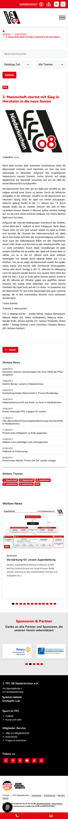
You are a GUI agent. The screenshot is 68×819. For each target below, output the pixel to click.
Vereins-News (21, 34)
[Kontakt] (17, 815)
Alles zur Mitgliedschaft (17, 733)
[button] (13, 604)
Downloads (11, 736)
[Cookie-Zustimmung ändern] (7, 807)
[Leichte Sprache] (49, 4)
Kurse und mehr (14, 719)
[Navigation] (61, 17)
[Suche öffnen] (56, 4)
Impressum (37, 795)
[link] (34, 553)
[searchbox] (34, 54)
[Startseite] (17, 17)
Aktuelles (6, 34)
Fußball (9, 716)
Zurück (12, 350)
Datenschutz (49, 795)
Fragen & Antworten (16, 740)
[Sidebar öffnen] (63, 4)
